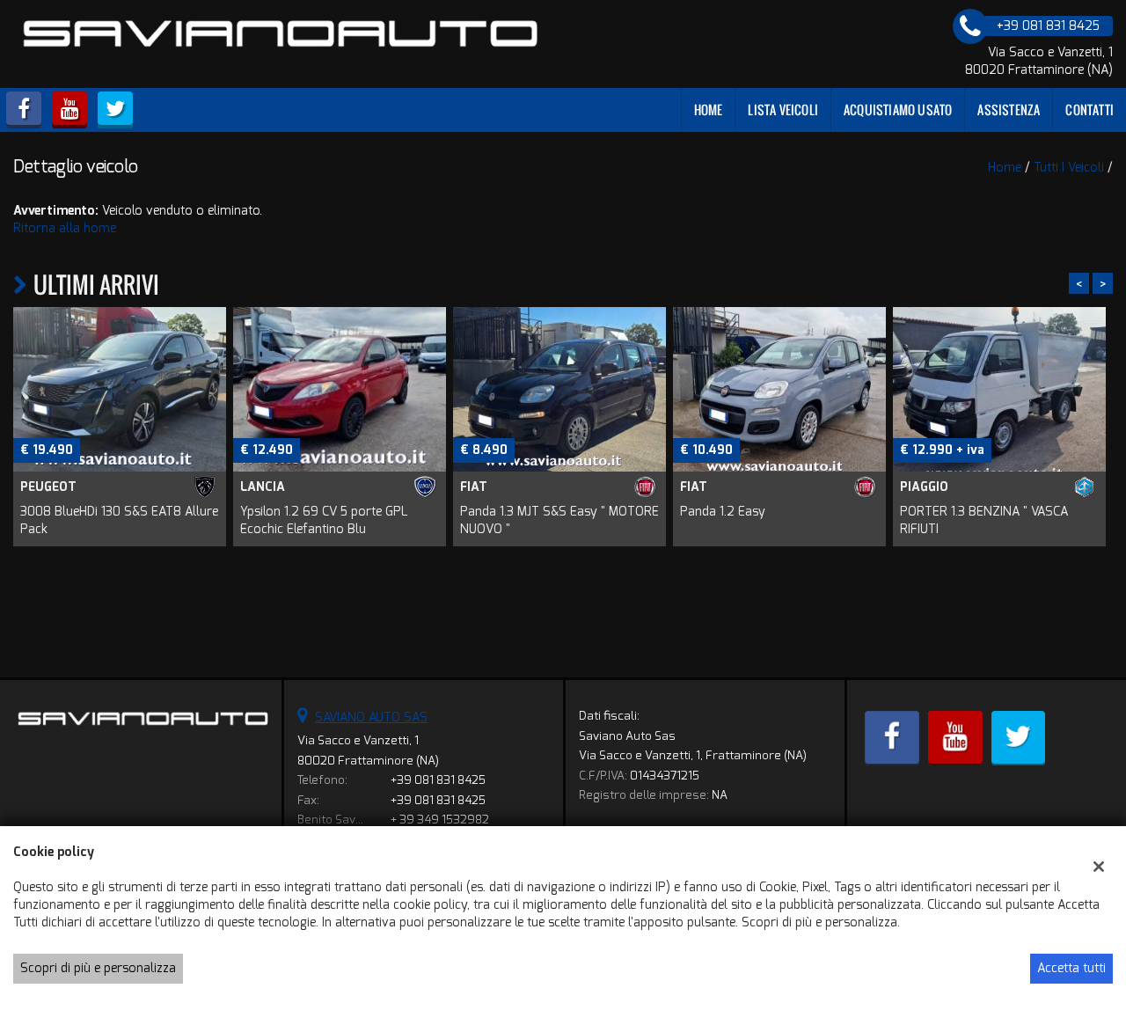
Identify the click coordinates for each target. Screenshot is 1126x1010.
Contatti (1089, 109)
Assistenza (1008, 109)
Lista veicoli (783, 109)
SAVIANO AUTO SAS (371, 717)
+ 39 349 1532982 (440, 819)
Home (708, 109)
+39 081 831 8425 (438, 779)
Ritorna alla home (64, 228)
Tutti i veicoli (1069, 167)
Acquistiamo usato (898, 109)
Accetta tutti (1071, 968)
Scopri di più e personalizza (98, 968)
